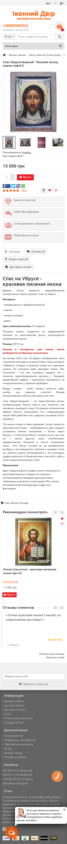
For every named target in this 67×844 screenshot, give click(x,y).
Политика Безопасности (18, 718)
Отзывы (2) (38, 251)
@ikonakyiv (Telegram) (15, 783)
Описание (14, 251)
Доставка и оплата (20, 266)
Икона (14, 502)
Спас (6, 502)
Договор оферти (14, 705)
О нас (7, 714)
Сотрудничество (13, 722)
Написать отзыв (55, 657)
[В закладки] (49, 190)
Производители (13, 735)
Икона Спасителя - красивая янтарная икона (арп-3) (29, 571)
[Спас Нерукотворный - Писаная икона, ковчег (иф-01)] (33, 102)
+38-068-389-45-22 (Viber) (18, 779)
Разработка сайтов (15, 757)
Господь (23, 502)
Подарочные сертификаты (20, 740)
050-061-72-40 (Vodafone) (17, 774)
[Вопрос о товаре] (44, 190)
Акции (8, 748)
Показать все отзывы (51, 653)
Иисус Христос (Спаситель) (45, 55)
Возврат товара (13, 752)
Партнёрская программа (18, 744)
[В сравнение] (56, 190)
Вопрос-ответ (18, 259)
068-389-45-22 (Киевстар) (17, 770)
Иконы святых (17, 55)
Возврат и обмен (14, 701)
